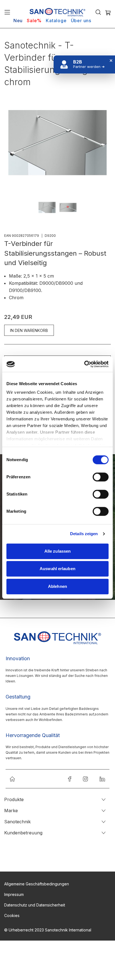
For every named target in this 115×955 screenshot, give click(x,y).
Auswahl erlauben (57, 568)
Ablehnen (57, 586)
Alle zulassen (57, 551)
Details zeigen (84, 533)
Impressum (14, 894)
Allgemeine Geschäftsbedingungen (36, 884)
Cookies (12, 915)
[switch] (101, 477)
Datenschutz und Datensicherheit (34, 905)
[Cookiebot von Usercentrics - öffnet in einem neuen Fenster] (84, 364)
